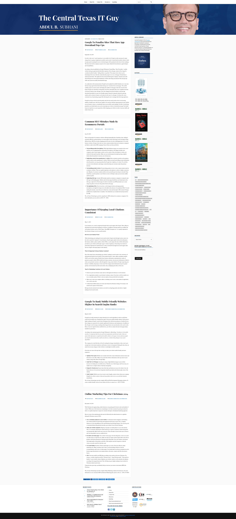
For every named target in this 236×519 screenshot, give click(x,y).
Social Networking (146, 222)
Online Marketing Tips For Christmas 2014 (106, 393)
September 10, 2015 (101, 49)
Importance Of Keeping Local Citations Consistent (104, 211)
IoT (150, 209)
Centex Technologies (130, 515)
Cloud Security (139, 187)
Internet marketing (112, 309)
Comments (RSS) (122, 516)
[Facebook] (108, 510)
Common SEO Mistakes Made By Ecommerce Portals (101, 123)
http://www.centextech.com (115, 501)
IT (135, 211)
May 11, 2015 (99, 217)
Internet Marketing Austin (141, 207)
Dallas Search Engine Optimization (143, 198)
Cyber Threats (138, 194)
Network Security (139, 215)
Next (109, 479)
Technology (138, 224)
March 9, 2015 (100, 309)
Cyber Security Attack (140, 192)
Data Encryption (147, 200)
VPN (149, 224)
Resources (107, 2)
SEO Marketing (113, 49)
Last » (112, 479)
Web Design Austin (139, 226)
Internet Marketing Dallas (141, 209)
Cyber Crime (146, 189)
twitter (145, 224)
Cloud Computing (139, 185)
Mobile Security (139, 213)
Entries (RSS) (113, 516)
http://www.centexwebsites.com (116, 503)
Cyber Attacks (138, 189)
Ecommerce (146, 202)
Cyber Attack (147, 187)
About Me (92, 2)
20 (104, 479)
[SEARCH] (151, 2)
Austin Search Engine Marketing (143, 183)
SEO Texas (137, 222)
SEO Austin (137, 220)
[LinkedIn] (114, 510)
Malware (147, 211)
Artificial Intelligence (140, 181)
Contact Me (99, 2)
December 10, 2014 (101, 398)
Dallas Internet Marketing (141, 196)
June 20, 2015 (100, 129)
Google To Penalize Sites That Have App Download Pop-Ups (104, 44)
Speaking (114, 2)
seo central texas (146, 220)
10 (102, 479)
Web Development (139, 228)
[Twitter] (111, 510)
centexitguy (89, 49)
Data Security (138, 202)
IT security (140, 211)
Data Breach (138, 200)
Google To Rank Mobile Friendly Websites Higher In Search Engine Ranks (105, 303)
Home (85, 2)
